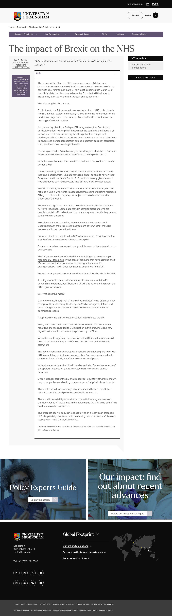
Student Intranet (82, 604)
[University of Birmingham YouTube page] (41, 583)
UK (147, 3)
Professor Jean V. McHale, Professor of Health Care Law (21, 64)
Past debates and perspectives (141, 66)
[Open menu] (155, 15)
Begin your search (40, 499)
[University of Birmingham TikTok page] (16, 583)
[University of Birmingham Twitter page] (33, 573)
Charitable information (82, 610)
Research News (139, 34)
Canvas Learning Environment (103, 604)
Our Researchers (52, 34)
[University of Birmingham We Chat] (33, 583)
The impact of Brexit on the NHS (44, 27)
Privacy (16, 604)
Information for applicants (40, 610)
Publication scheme (21, 610)
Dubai (155, 3)
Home (11, 27)
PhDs (104, 34)
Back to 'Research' (145, 77)
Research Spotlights (23, 34)
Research (21, 27)
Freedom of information (62, 610)
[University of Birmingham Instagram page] (16, 573)
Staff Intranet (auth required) (63, 604)
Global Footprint (78, 534)
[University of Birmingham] (31, 15)
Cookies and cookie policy (102, 610)
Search (135, 15)
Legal (23, 604)
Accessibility (45, 604)
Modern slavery (32, 604)
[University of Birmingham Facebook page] (41, 573)
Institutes (120, 34)
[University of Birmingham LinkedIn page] (25, 573)
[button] (77, 74)
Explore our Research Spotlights (127, 513)
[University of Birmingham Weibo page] (25, 583)
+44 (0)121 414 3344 (27, 561)
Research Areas (82, 34)
